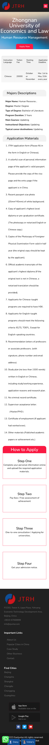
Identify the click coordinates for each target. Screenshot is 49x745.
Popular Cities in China (18, 644)
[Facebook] (18, 727)
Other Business (14, 653)
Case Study (12, 649)
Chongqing (9, 690)
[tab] (13, 742)
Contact (10, 658)
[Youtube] (31, 727)
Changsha (9, 676)
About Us (11, 639)
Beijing (7, 672)
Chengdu (8, 686)
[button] (46, 6)
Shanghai (8, 681)
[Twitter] (24, 727)
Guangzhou (9, 695)
